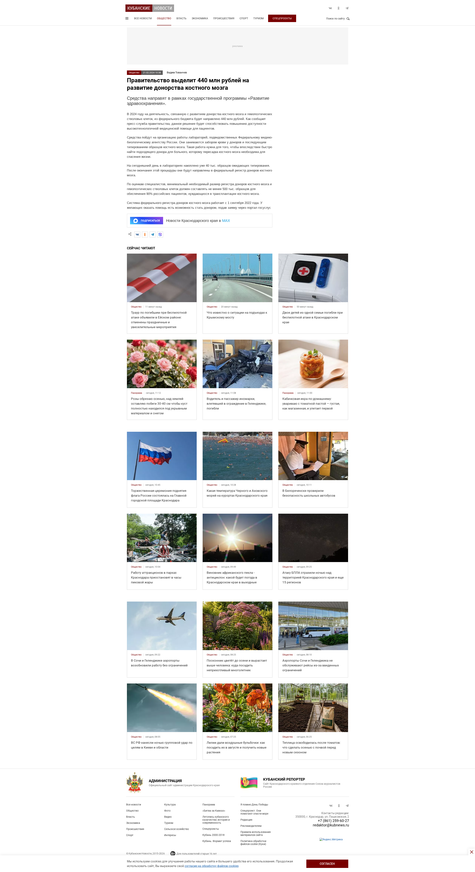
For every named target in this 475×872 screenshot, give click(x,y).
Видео (168, 816)
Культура (170, 804)
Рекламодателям (250, 825)
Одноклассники (338, 8)
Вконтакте (330, 8)
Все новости (143, 18)
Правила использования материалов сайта (255, 833)
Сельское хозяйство (176, 829)
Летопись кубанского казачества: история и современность (216, 819)
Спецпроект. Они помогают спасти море (254, 812)
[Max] (160, 234)
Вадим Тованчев (177, 72)
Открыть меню (127, 19)
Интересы (170, 835)
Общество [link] (136, 306)
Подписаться (150, 220)
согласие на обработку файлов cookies (212, 866)
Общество (164, 18)
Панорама (208, 804)
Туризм (258, 18)
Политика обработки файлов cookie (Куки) (253, 842)
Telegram (347, 8)
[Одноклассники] (145, 234)
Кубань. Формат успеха (216, 841)
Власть (181, 18)
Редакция (246, 819)
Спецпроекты (282, 18)
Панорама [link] (136, 393)
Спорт (244, 18)
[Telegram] (152, 234)
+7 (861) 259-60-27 (333, 820)
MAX (226, 220)
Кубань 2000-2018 (213, 834)
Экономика (200, 18)
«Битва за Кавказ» (213, 810)
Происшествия (223, 18)
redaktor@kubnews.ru (331, 825)
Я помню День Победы (254, 804)
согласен (327, 864)
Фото (167, 810)
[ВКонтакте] (137, 234)
